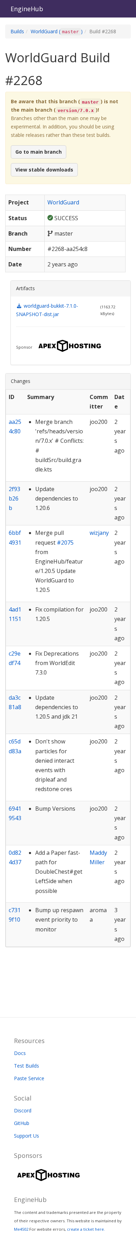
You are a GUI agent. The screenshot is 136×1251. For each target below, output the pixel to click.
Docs (20, 1053)
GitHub (21, 1123)
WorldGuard (63, 202)
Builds (17, 31)
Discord (22, 1110)
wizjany (99, 533)
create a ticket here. (86, 1229)
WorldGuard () (57, 31)
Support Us (26, 1135)
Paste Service (29, 1078)
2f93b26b (14, 498)
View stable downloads (44, 169)
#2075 (65, 542)
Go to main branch (38, 151)
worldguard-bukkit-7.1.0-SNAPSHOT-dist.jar (47, 309)
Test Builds (26, 1065)
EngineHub (26, 9)
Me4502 (21, 1229)
